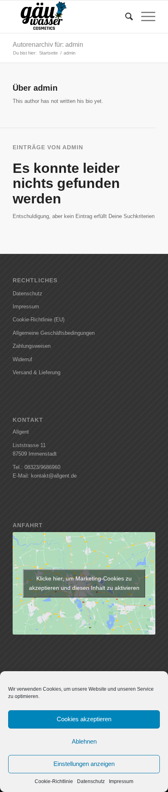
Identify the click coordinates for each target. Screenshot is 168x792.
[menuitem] (125, 16)
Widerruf (22, 359)
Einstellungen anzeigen (84, 763)
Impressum (121, 781)
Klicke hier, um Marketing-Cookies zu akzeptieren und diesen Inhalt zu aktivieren (84, 583)
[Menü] (144, 16)
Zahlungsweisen (32, 346)
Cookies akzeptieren (84, 719)
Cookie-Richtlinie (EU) (38, 319)
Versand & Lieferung (36, 372)
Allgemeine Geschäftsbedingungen (54, 333)
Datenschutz (91, 781)
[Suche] (125, 16)
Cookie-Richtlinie (54, 781)
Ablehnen (84, 741)
